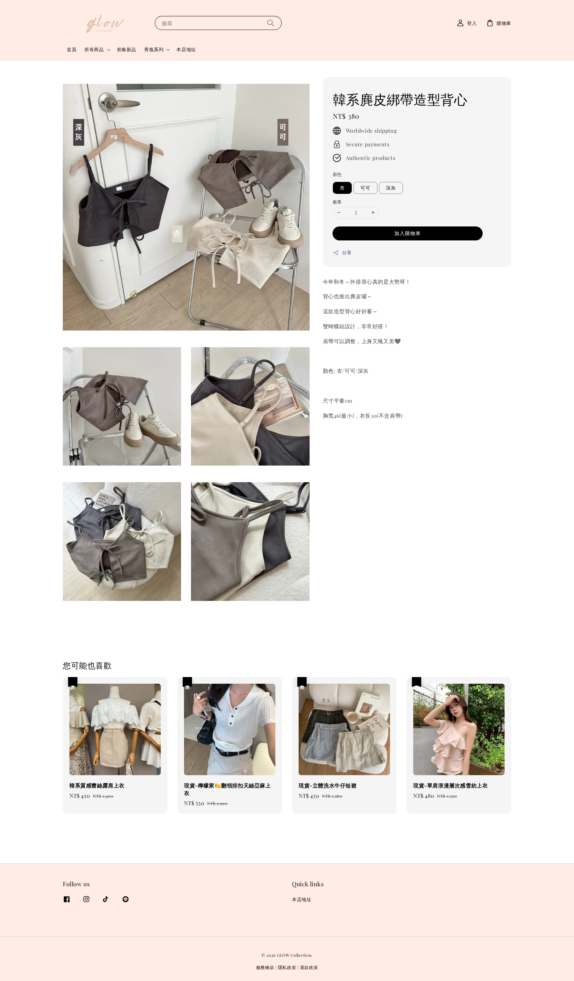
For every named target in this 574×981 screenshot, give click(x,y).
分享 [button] (347, 252)
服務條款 (265, 967)
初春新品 (126, 49)
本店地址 (186, 49)
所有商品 (94, 50)
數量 (337, 201)
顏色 (337, 174)
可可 (365, 187)
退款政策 (309, 967)
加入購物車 (407, 233)
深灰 (391, 187)
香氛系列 (153, 50)
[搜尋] (270, 22)
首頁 (71, 49)
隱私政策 (287, 967)
